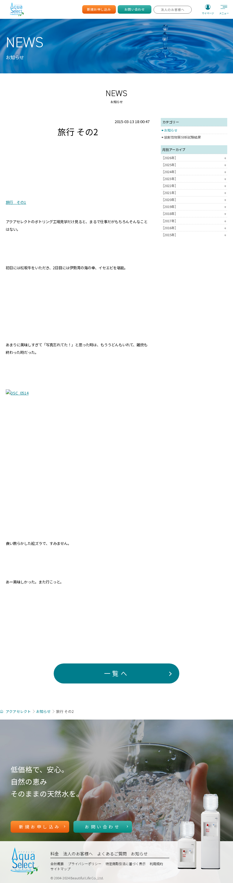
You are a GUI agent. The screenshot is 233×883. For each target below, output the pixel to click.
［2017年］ (193, 221)
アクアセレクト (18, 711)
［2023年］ (193, 178)
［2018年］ (193, 213)
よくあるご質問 (112, 854)
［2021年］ (193, 192)
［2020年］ (193, 199)
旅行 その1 (16, 202)
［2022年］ (193, 185)
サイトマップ (60, 868)
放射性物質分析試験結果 (182, 137)
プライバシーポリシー (84, 863)
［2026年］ (193, 157)
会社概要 (57, 863)
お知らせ (170, 130)
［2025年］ (193, 164)
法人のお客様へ (78, 854)
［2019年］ (193, 206)
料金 (54, 854)
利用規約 (156, 863)
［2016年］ (193, 228)
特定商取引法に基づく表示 (126, 863)
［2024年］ (193, 171)
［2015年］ (193, 235)
